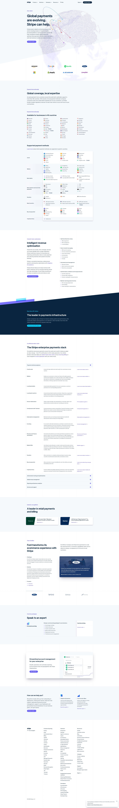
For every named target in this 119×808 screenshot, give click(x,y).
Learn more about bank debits (84, 386)
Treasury (46, 774)
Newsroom (79, 759)
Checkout (46, 739)
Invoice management (82, 424)
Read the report (81, 708)
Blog (78, 734)
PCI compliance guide (82, 401)
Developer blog (63, 795)
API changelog (63, 790)
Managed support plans (82, 769)
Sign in (79, 2)
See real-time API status (33, 325)
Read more (39, 522)
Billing (45, 735)
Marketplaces (63, 746)
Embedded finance (64, 739)
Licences (79, 744)
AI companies (63, 753)
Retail (61, 770)
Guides (78, 730)
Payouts (45, 763)
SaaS (61, 751)
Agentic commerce (64, 734)
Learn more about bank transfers (82, 394)
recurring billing (63, 354)
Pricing (61, 2)
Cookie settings (80, 747)
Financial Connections (48, 749)
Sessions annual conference (83, 737)
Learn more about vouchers (83, 455)
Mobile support (80, 445)
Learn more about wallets (83, 376)
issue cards (52, 354)
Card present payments (82, 408)
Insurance (62, 761)
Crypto (45, 744)
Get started (33, 671)
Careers (79, 757)
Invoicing (46, 753)
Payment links (47, 760)
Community (79, 735)
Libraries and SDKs (64, 792)
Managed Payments (48, 758)
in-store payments (40, 356)
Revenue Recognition (48, 767)
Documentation (63, 785)
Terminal (45, 772)
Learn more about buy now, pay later (84, 463)
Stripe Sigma (46, 768)
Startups (62, 732)
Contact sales (87, 2)
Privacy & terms (80, 739)
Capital (45, 737)
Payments (31, 585)
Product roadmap (81, 756)
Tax (44, 770)
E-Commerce (63, 737)
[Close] (116, 801)
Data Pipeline (46, 746)
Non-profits (63, 765)
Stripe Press (79, 761)
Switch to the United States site (94, 805)
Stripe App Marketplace (65, 777)
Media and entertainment (65, 763)
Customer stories (81, 732)
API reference (63, 787)
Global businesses (64, 742)
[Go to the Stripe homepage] (28, 728)
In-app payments (64, 744)
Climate (45, 741)
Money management (64, 748)
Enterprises (62, 730)
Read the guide (64, 707)
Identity (45, 751)
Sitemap (79, 746)
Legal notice (79, 749)
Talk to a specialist (32, 276)
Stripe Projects (63, 794)
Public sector (63, 768)
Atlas (45, 732)
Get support (79, 768)
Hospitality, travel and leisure (66, 760)
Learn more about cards (82, 369)
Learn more (30, 149)
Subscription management (83, 417)
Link (44, 756)
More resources (80, 751)
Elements (46, 748)
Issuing (45, 754)
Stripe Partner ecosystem (66, 778)
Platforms (62, 749)
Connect (30, 583)
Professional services (65, 767)
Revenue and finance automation (82, 434)
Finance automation (64, 741)
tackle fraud (45, 354)
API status (62, 789)
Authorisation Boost (48, 734)
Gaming (62, 758)
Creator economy (64, 754)
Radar (45, 765)
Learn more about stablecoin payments (83, 470)
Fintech (62, 756)
